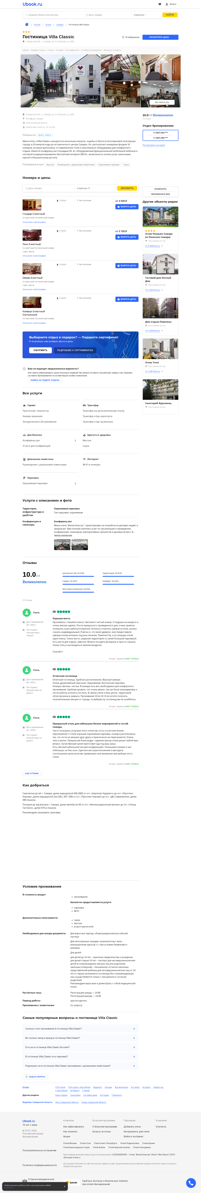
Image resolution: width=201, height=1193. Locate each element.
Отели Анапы (99, 1147)
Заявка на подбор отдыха (44, 380)
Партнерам (130, 1120)
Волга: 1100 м (44, 135)
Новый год (158, 1087)
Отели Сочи (85, 1143)
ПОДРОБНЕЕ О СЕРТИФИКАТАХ (75, 350)
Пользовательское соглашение (39, 1150)
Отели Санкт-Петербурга (105, 1143)
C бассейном (61, 1090)
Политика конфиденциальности (40, 1165)
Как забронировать (73, 1126)
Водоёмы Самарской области (37, 1102)
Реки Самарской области (67, 1102)
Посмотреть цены (159, 37)
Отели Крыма (148, 1143)
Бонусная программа (103, 1120)
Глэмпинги (117, 1095)
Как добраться (72, 50)
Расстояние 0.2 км (156, 241)
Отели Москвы (70, 1143)
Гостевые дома (90, 1095)
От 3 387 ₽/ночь (152, 371)
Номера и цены (38, 50)
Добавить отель (132, 1126)
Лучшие (108, 1087)
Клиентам (68, 1120)
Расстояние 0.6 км (156, 326)
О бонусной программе (104, 1126)
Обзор (25, 50)
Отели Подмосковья (129, 1143)
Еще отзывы (32, 773)
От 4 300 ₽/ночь (152, 331)
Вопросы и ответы (112, 50)
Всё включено (121, 1087)
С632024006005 (119, 1155)
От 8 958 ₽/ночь (152, 246)
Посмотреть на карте (154, 145)
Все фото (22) (162, 102)
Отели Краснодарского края (76, 1147)
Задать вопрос (37, 1077)
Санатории (75, 1095)
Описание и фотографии (34, 222)
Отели (26, 1087)
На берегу (74, 1090)
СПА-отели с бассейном (79, 1087)
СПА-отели (60, 1087)
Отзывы (59, 50)
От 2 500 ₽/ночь (152, 290)
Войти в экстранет (133, 1136)
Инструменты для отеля (136, 1131)
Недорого (97, 1087)
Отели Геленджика (142, 1147)
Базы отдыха (61, 1095)
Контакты (161, 1126)
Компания (161, 1120)
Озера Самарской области (93, 1102)
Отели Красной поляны (119, 1147)
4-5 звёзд (135, 1087)
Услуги (50, 50)
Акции (66, 1136)
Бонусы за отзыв (101, 1131)
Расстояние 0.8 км (156, 407)
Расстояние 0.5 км (156, 285)
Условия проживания (91, 50)
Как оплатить (70, 1131)
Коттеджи (104, 1095)
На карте (146, 1087)
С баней (86, 1090)
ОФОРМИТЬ (40, 350)
